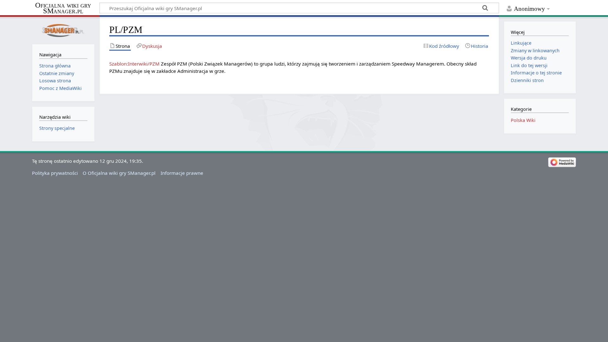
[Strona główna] (63, 30)
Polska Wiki (523, 120)
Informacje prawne (182, 173)
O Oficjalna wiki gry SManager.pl (119, 173)
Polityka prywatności (55, 173)
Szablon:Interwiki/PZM (134, 63)
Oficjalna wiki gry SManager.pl (63, 8)
